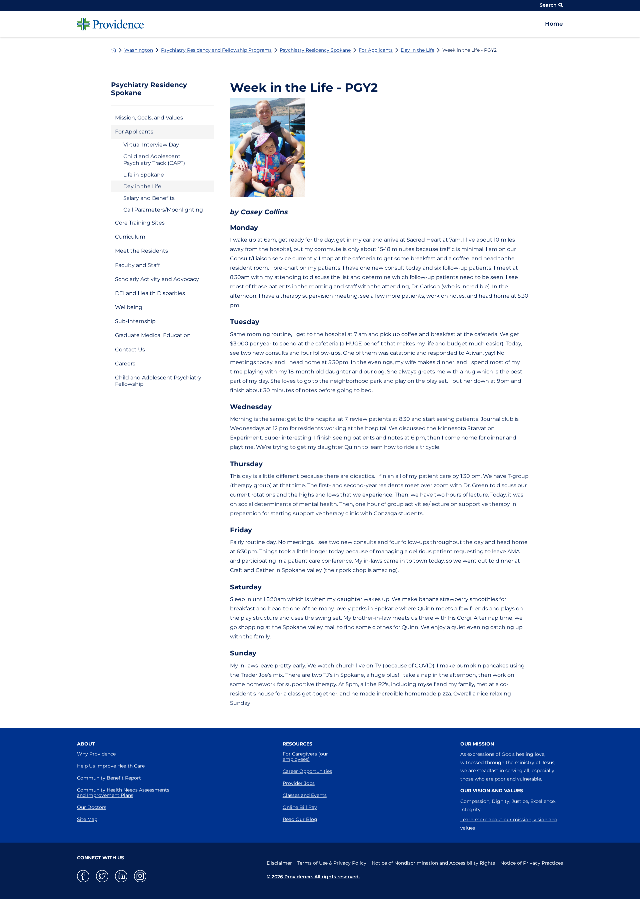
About (86, 744)
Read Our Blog (300, 819)
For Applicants (376, 50)
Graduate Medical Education (153, 335)
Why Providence (96, 754)
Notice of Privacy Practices (531, 863)
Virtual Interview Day (151, 144)
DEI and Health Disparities (150, 293)
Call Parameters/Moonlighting (163, 210)
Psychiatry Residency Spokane (315, 50)
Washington (138, 50)
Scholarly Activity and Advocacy (157, 279)
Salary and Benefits (149, 198)
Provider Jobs (299, 783)
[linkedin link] (121, 876)
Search (548, 5)
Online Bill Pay (300, 807)
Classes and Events (305, 795)
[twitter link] (102, 876)
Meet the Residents (141, 251)
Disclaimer (279, 863)
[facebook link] (83, 876)
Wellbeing (128, 307)
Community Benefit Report (109, 778)
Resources (297, 744)
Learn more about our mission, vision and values (508, 824)
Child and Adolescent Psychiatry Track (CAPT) (154, 159)
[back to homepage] (113, 50)
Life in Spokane (143, 175)
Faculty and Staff (137, 265)
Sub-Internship (135, 321)
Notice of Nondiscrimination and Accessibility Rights (433, 863)
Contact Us (130, 349)
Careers (125, 363)
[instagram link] (140, 876)
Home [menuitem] (554, 23)
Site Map (87, 819)
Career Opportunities (307, 771)
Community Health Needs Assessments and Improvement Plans (123, 792)
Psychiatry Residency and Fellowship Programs (216, 50)
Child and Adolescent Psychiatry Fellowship (158, 380)
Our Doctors (91, 807)
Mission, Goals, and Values (149, 117)
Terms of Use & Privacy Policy (331, 863)
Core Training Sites (140, 223)
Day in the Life (417, 50)
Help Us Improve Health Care (111, 766)
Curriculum (130, 237)
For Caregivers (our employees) (305, 756)
